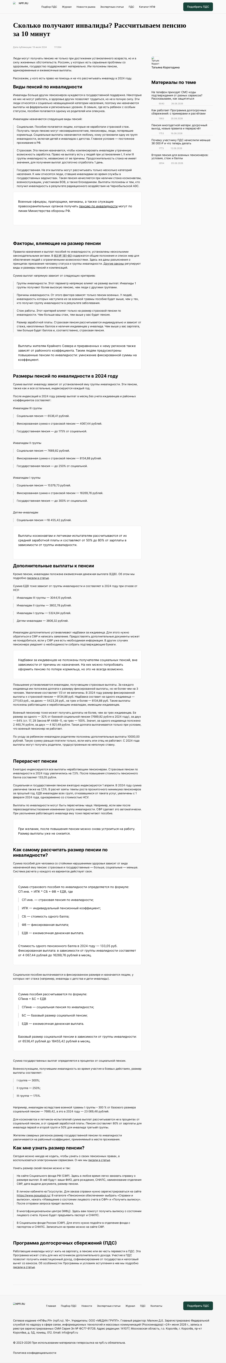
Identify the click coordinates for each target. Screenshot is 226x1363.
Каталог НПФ (147, 6)
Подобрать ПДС (198, 6)
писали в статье (38, 578)
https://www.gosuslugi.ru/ (33, 1195)
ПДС (131, 6)
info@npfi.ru (70, 1332)
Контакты (156, 1305)
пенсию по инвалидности (98, 206)
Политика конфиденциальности (34, 1352)
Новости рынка (86, 6)
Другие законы (113, 263)
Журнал (67, 6)
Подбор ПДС (49, 6)
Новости (86, 1305)
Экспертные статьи (112, 6)
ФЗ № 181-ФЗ (63, 255)
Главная (51, 1305)
